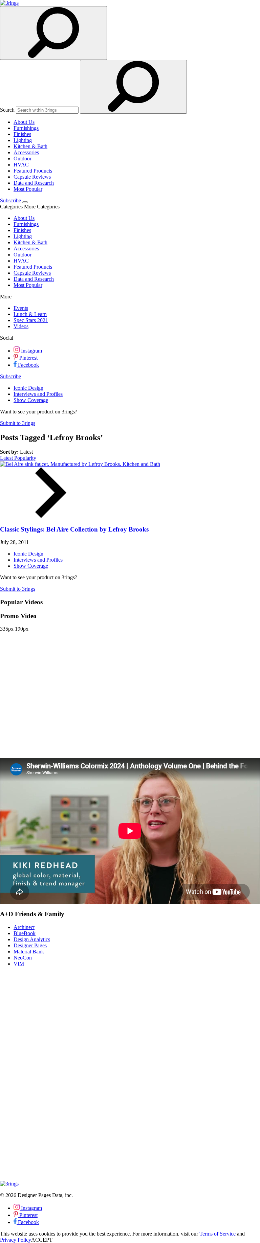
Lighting (23, 140)
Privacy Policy (15, 1240)
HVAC (21, 164)
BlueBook (25, 933)
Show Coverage (31, 400)
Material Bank (29, 951)
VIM (19, 964)
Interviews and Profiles (38, 394)
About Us (24, 122)
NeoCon (23, 957)
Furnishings (26, 128)
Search (7, 110)
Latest (7, 458)
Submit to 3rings (17, 423)
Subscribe (10, 200)
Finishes (22, 134)
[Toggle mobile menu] (25, 202)
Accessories (26, 152)
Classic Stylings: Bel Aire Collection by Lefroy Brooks (74, 529)
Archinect (24, 927)
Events (21, 308)
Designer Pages (30, 945)
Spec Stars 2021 (31, 320)
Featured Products (33, 171)
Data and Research (34, 183)
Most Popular (28, 189)
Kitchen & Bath (30, 146)
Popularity (25, 458)
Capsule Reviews (32, 177)
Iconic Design (28, 388)
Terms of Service (217, 1234)
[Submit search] (133, 87)
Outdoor (22, 158)
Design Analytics (32, 939)
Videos (21, 326)
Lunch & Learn (30, 314)
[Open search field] (53, 33)
